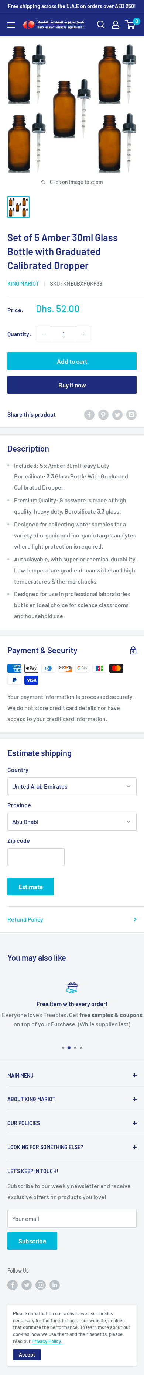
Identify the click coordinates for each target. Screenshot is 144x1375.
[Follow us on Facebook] (12, 1285)
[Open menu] (11, 25)
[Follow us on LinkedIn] (54, 1285)
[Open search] (101, 25)
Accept (27, 1354)
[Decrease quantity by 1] (44, 334)
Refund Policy (25, 919)
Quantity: (19, 333)
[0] (130, 24)
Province (19, 804)
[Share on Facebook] (89, 414)
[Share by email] (131, 414)
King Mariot (23, 283)
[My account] (115, 25)
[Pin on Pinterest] (103, 414)
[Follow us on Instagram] (40, 1285)
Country (17, 769)
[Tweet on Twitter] (117, 414)
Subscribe (32, 1241)
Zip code (18, 840)
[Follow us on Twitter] (26, 1285)
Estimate (30, 886)
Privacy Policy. (47, 1341)
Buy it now (72, 385)
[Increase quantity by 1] (83, 334)
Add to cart (72, 361)
